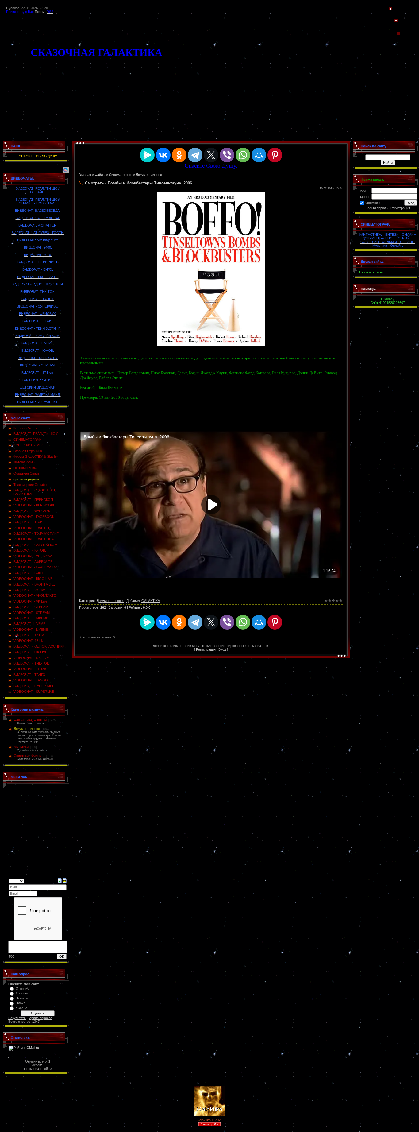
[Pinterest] (274, 155)
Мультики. (21, 747)
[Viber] (227, 155)
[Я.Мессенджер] (147, 155)
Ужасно (21, 1008)
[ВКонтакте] (163, 155)
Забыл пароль (377, 208)
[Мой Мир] (259, 155)
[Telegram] (195, 155)
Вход (222, 649)
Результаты (17, 1018)
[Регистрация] (396, 21)
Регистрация (206, 649)
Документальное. (27, 729)
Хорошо (22, 993)
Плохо (20, 1003)
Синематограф (120, 174)
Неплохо (22, 998)
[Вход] (398, 33)
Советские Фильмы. (29, 756)
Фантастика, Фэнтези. (31, 720)
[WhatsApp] (243, 155)
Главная (85, 174)
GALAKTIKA (150, 601)
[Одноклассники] (179, 155)
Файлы (100, 174)
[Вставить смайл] (65, 880)
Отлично (22, 988)
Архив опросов (40, 1018)
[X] (211, 155)
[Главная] (390, 9)
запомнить (373, 202)
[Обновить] (60, 880)
